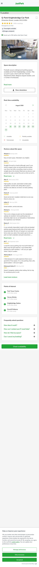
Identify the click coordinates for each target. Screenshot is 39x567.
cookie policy (16, 542)
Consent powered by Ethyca (28, 563)
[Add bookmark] (37, 18)
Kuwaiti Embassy (12, 309)
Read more (8, 85)
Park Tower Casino (13, 291)
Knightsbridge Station (14, 303)
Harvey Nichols (12, 297)
